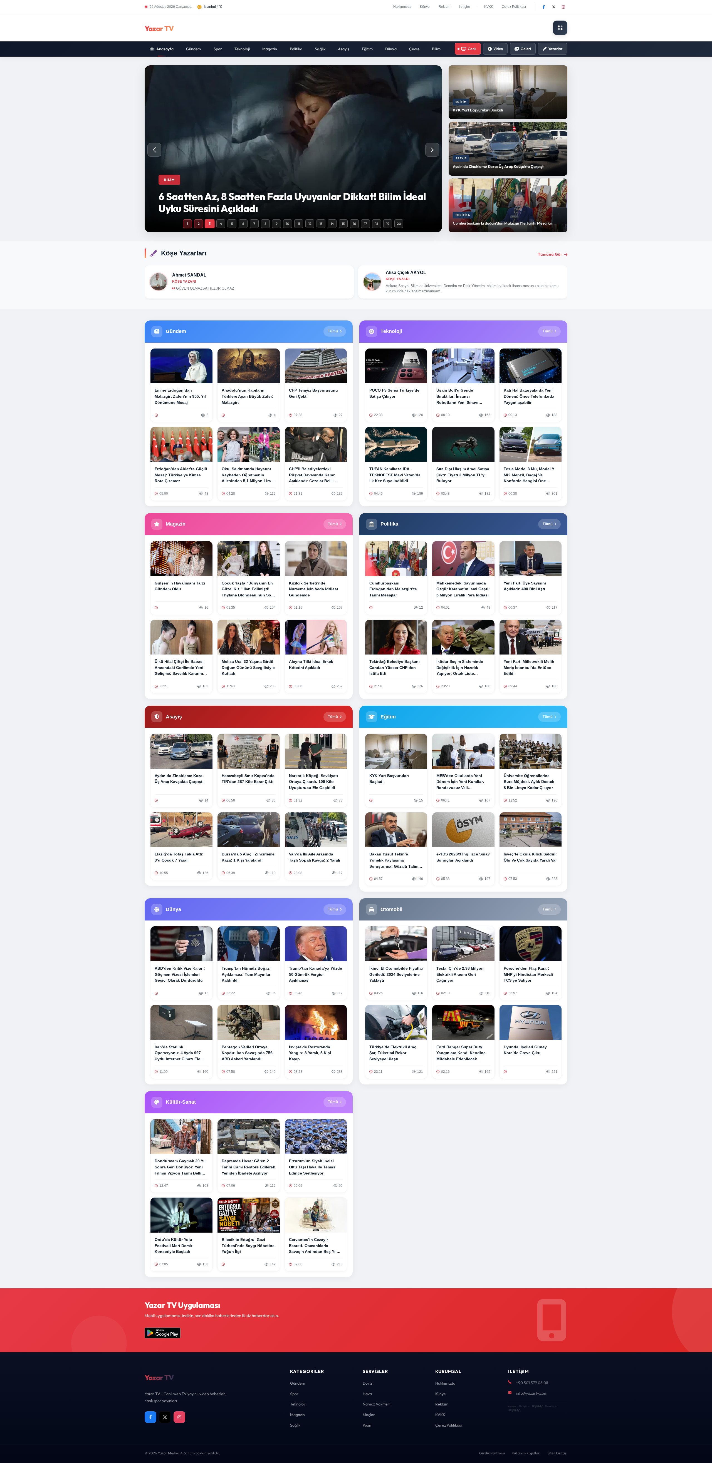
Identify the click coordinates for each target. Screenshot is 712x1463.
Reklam (445, 7)
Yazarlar (555, 48)
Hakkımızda (402, 7)
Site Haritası (557, 1453)
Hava (367, 1393)
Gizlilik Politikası (492, 1453)
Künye (425, 7)
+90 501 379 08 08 (532, 1382)
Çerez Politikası (514, 7)
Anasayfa (165, 48)
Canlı (472, 48)
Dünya (391, 48)
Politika (296, 48)
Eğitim (367, 48)
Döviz (367, 1383)
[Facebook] (544, 7)
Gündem (193, 48)
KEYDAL (537, 1406)
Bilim (436, 48)
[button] (432, 150)
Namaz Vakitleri (376, 1404)
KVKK (488, 7)
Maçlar (369, 1414)
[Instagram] (563, 7)
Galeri (526, 48)
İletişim (464, 7)
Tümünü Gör (550, 254)
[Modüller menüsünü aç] (560, 28)
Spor (218, 48)
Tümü (333, 331)
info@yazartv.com (531, 1393)
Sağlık (320, 48)
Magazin (269, 48)
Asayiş (343, 48)
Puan (367, 1425)
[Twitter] (553, 7)
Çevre (414, 48)
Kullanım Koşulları (526, 1453)
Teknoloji (242, 48)
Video (498, 48)
